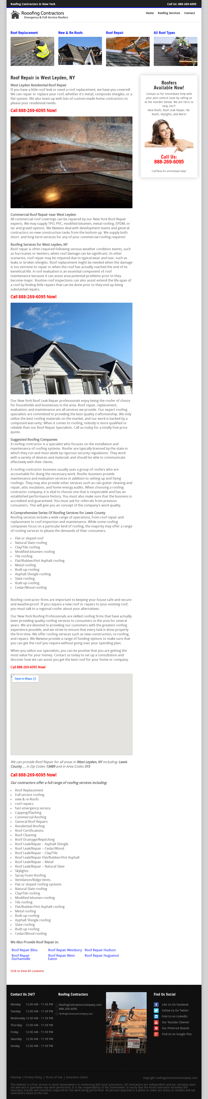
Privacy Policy (33, 1077)
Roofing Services (169, 13)
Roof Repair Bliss (25, 950)
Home (150, 13)
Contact (189, 13)
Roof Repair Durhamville (21, 957)
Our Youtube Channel (175, 1022)
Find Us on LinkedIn (174, 1016)
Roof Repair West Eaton (61, 957)
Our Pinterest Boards (175, 1028)
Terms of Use (54, 1077)
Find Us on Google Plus (177, 1034)
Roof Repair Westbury (65, 950)
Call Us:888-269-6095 (169, 159)
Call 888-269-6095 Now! (34, 111)
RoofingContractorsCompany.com (76, 1014)
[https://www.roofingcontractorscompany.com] (41, 18)
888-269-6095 (187, 4)
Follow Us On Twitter (175, 1010)
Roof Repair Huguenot (102, 956)
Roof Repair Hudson (100, 950)
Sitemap (16, 1077)
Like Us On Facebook (175, 1004)
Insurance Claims (77, 1077)
